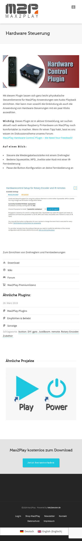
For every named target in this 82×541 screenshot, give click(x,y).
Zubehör (8, 336)
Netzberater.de (53, 507)
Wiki (10, 270)
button (22, 331)
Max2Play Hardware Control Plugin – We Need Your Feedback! (38, 138)
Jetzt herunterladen (40, 462)
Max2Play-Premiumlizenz (21, 285)
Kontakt (63, 516)
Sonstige (12, 326)
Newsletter (49, 516)
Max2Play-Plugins (17, 311)
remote (55, 331)
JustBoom (44, 331)
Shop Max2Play (32, 516)
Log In (18, 516)
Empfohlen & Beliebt (19, 318)
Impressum (49, 521)
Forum (11, 277)
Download (13, 263)
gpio (34, 331)
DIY (29, 331)
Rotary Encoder (69, 331)
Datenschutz (33, 521)
